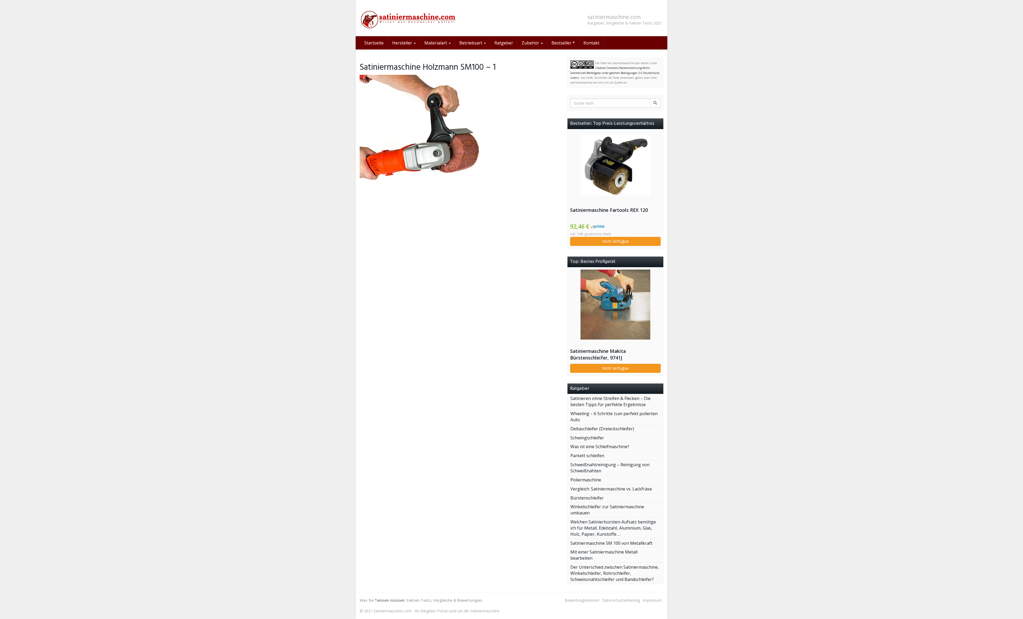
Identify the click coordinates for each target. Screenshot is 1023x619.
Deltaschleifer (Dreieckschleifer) (602, 429)
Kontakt (591, 43)
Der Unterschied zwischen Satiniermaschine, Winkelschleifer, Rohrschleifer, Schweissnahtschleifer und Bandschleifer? (614, 573)
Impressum (652, 600)
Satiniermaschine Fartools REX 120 (609, 210)
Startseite (374, 43)
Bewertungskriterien (582, 600)
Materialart (436, 43)
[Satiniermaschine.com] (408, 18)
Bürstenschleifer (587, 498)
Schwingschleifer (587, 438)
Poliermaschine (585, 480)
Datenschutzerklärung (621, 600)
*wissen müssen (390, 600)
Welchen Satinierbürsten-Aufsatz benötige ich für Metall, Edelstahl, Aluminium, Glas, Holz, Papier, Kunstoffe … (613, 528)
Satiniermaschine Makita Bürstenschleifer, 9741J (598, 354)
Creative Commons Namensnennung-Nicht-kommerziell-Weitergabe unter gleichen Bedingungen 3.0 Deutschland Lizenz (614, 73)
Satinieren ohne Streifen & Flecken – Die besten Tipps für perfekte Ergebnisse (610, 401)
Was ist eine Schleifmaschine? (599, 446)
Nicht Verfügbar (615, 241)
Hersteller (402, 43)
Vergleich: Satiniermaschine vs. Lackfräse (611, 489)
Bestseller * (563, 43)
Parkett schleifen (587, 456)
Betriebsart (471, 43)
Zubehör (531, 43)
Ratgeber (503, 43)
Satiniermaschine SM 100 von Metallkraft (611, 543)
